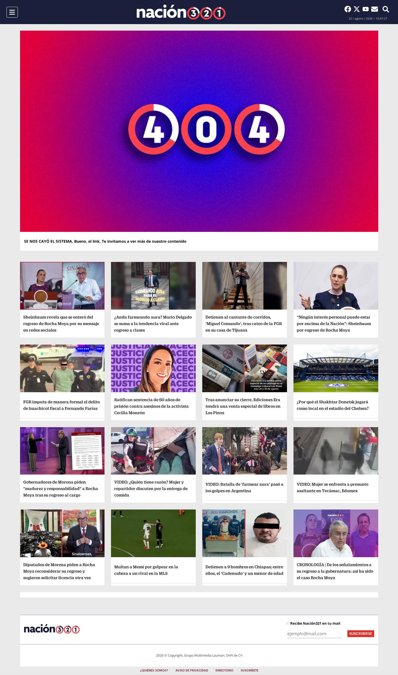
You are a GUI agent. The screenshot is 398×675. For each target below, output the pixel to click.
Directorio (224, 670)
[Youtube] (366, 9)
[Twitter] (357, 9)
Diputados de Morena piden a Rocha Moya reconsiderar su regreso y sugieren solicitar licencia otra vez (59, 571)
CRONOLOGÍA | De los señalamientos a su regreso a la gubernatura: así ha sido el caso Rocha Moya (335, 571)
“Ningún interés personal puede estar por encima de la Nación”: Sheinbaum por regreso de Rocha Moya (334, 323)
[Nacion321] (181, 12)
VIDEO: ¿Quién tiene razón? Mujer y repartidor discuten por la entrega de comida (151, 488)
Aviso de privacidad (191, 670)
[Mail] (374, 9)
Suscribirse (360, 633)
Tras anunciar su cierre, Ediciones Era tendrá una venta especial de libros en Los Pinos (242, 406)
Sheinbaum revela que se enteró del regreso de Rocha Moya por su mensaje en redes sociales (61, 323)
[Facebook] (348, 9)
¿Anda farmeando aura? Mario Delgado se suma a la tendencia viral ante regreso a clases (153, 323)
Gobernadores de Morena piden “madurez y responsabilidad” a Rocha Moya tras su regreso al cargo (60, 488)
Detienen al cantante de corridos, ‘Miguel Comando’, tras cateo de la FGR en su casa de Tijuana (243, 323)
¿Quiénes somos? (154, 670)
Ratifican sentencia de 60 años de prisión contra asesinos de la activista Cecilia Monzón (151, 406)
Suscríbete (249, 670)
